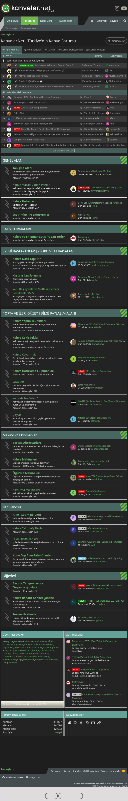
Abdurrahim (115, 81)
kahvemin (21, 656)
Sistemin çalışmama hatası (91, 617)
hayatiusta (8, 647)
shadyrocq (13, 650)
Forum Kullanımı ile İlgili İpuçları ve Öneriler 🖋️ (41, 70)
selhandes (32, 656)
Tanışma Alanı (22, 168)
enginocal (18, 644)
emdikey (96, 519)
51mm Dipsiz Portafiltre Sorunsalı (30, 102)
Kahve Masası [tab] (97, 49)
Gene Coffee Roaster (92, 491)
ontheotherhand (118, 144)
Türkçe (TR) (34, 777)
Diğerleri (9, 575)
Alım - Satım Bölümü (27, 515)
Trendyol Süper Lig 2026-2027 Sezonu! (101, 600)
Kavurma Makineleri (26, 490)
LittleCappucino (51, 647)
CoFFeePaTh (9, 656)
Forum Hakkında (90, 70)
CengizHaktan (10, 662)
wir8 (112, 107)
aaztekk (114, 139)
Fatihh (36, 653)
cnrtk (95, 217)
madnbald (115, 128)
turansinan (30, 647)
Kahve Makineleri (92, 139)
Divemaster (97, 387)
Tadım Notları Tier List (89, 294)
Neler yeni (46, 20)
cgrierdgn (35, 650)
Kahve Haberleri (92, 118)
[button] (54, 20)
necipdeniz (97, 620)
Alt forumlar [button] (46, 240)
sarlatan (102, 604)
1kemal (95, 360)
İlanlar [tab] (51, 49)
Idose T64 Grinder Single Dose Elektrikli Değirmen (45, 128)
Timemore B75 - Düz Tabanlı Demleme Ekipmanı (37, 96)
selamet (38, 644)
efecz (112, 118)
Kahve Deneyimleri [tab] (72, 49)
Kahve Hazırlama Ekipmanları (98, 107)
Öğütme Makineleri (26, 473)
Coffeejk (14, 653)
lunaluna (28, 644)
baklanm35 (96, 531)
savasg (6, 641)
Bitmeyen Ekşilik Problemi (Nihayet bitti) (33, 123)
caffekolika (97, 494)
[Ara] (125, 20)
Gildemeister (41, 659)
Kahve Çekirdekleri (91, 81)
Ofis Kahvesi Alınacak (93, 528)
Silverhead (48, 644)
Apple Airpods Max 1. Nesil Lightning (100, 558)
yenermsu (114, 65)
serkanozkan (96, 404)
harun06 (34, 641)
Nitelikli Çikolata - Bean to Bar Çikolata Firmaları (101, 401)
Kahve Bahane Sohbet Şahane (33, 598)
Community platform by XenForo (100, 783)
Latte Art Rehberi (86, 384)
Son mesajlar (75, 634)
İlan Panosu (12, 507)
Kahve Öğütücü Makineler (97, 128)
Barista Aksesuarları (94, 102)
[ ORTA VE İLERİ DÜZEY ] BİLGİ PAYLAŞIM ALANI (39, 313)
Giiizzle (113, 96)
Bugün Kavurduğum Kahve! (92, 357)
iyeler (94, 544)
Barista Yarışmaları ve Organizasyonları (103, 144)
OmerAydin (115, 112)
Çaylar (17, 415)
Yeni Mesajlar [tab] (12, 49)
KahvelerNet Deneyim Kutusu (33, 75)
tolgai (58, 732)
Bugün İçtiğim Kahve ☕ (30, 81)
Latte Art (18, 382)
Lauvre (6, 653)
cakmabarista (97, 297)
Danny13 (95, 420)
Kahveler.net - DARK (14, 777)
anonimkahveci (100, 561)
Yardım (104, 771)
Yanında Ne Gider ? (25, 398)
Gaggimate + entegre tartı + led (29, 139)
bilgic (19, 659)
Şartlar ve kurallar (72, 771)
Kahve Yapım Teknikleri (29, 321)
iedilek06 (53, 659)
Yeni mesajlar (12, 28)
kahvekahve (116, 134)
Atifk (112, 123)
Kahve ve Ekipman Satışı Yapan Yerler (39, 237)
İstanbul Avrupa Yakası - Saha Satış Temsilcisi (100, 541)
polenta (112, 86)
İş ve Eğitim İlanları (25, 539)
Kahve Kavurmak (24, 354)
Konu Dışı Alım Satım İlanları (32, 555)
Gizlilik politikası (91, 771)
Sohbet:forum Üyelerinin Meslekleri (95, 171)
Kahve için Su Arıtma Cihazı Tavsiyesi (96, 261)
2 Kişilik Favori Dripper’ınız (34, 107)
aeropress (19, 647)
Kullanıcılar (65, 20)
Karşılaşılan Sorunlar (94, 123)
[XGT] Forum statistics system (109, 786)
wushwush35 (46, 641)
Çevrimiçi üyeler (13, 634)
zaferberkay (44, 656)
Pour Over (89, 96)
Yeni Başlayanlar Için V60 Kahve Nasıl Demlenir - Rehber (46, 86)
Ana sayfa (12, 20)
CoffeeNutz (19, 112)
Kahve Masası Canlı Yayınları (31, 185)
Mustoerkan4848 (117, 75)
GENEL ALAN (12, 160)
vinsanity (44, 653)
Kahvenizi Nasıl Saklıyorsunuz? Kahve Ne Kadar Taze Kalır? (42, 134)
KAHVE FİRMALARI (17, 229)
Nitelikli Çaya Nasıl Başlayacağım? (94, 417)
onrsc (39, 647)
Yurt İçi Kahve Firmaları (95, 112)
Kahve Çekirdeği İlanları (28, 528)
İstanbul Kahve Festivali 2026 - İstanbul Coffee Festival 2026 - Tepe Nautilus (58, 144)
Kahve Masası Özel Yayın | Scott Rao (102, 187)
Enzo (5, 650)
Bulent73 (24, 650)
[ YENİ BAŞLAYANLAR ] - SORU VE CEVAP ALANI (38, 251)
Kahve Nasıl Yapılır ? (27, 259)
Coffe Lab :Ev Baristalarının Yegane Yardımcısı (36, 118)
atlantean (107, 174)
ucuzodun (8, 644)
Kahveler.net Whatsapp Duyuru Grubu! (53, 65)
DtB (110, 70)
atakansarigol (116, 102)
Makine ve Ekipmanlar (20, 435)
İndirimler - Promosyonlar (95, 65)
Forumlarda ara (28, 28)
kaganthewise (17, 641)
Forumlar (29, 20)
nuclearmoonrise (100, 265)
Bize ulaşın (56, 771)
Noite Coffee (84, 214)
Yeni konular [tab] (33, 49)
